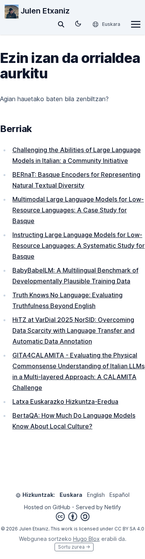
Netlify (112, 507)
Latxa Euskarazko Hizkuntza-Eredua (65, 401)
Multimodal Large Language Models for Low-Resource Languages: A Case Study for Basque (78, 210)
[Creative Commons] (73, 516)
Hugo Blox (86, 538)
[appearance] (78, 23)
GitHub (61, 507)
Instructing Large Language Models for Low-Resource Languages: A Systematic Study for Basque (78, 245)
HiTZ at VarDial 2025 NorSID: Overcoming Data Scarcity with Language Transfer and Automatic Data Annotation (73, 330)
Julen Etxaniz (44, 10)
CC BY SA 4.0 (129, 529)
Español (119, 494)
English (96, 494)
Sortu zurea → (74, 547)
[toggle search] (61, 24)
